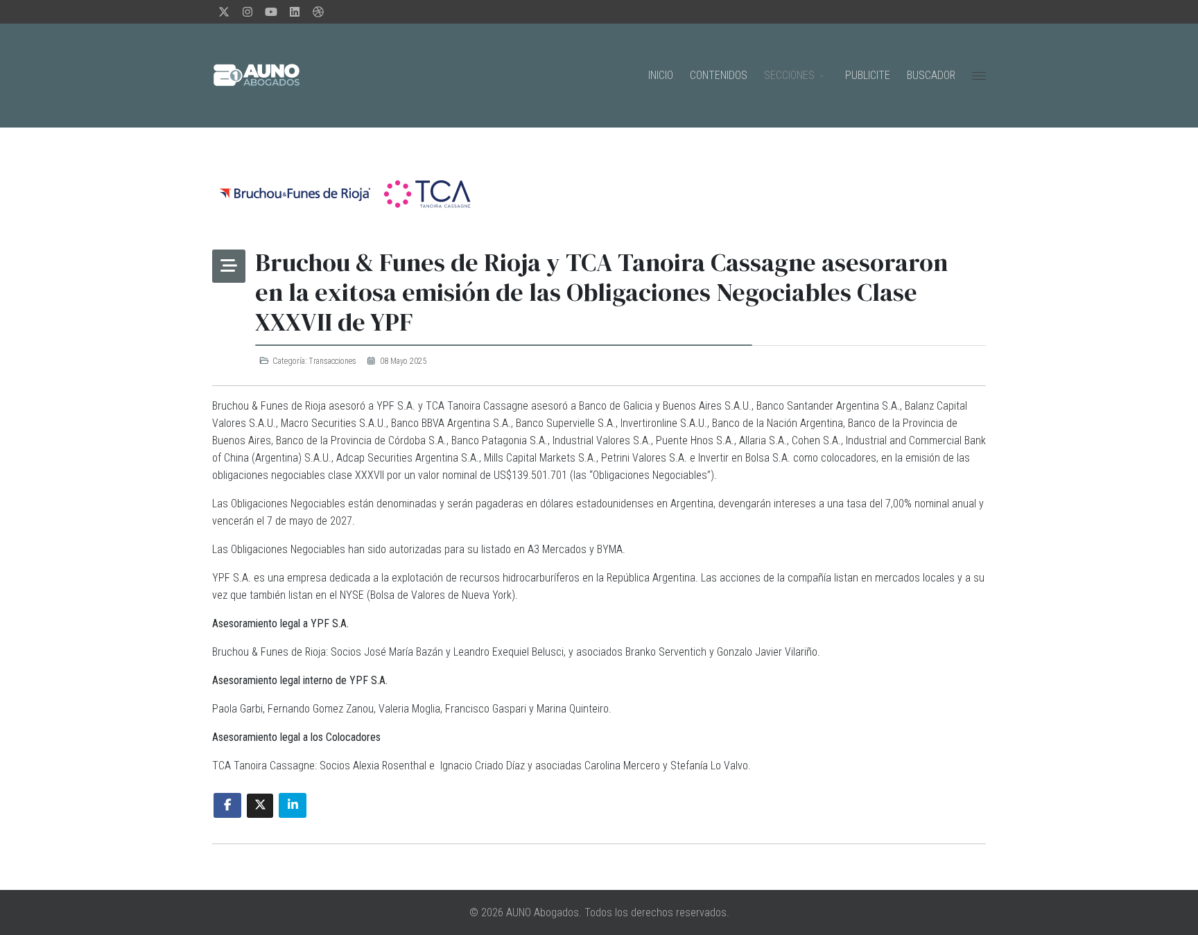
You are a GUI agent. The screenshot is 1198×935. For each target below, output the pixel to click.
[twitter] (224, 12)
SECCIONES (789, 75)
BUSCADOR (931, 75)
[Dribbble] (318, 12)
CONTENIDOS (718, 75)
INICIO (660, 75)
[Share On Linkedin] (292, 805)
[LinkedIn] (295, 12)
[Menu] (979, 76)
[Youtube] (271, 12)
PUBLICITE (867, 75)
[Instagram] (247, 12)
